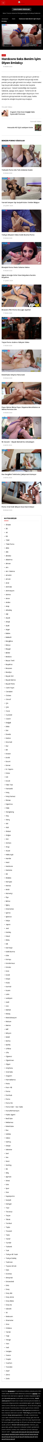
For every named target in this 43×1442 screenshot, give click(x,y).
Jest (7, 928)
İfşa (7, 897)
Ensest (8, 754)
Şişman (8, 1177)
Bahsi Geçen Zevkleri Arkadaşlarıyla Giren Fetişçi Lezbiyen (21, 13)
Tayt (7, 1208)
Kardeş (8, 932)
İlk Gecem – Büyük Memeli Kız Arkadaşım (18, 442)
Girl (7, 823)
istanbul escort (29, 1437)
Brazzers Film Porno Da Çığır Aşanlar (16, 310)
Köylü (8, 983)
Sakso (8, 1138)
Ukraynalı (9, 1278)
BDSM (8, 653)
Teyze (8, 1215)
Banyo (8, 645)
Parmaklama (11, 1080)
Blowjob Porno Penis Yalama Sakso (16, 267)
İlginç (8, 905)
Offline (8, 1049)
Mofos (8, 1041)
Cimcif (8, 699)
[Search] (40, 3)
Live (7, 1006)
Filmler (8, 800)
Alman (8, 563)
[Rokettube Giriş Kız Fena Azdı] (21, 361)
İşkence (9, 917)
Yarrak (8, 1332)
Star (7, 1192)
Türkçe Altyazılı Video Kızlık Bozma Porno (18, 235)
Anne (8, 598)
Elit (7, 750)
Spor (7, 1188)
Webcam (9, 1316)
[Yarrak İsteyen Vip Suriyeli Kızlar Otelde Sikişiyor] (21, 188)
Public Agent (10, 1115)
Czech (8, 719)
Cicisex (8, 695)
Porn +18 (9, 1087)
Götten (8, 843)
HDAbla (8, 878)
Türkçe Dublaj (11, 1258)
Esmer (8, 765)
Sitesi (8, 1181)
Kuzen (8, 990)
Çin (7, 703)
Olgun (8, 1064)
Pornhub (9, 1095)
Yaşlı (7, 1336)
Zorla (7, 1378)
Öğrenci (9, 1056)
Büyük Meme (11, 680)
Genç (8, 820)
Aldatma (9, 560)
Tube (8, 1235)
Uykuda (8, 1309)
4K (7, 532)
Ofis (7, 1052)
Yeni (7, 1344)
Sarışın (8, 1146)
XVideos (9, 1328)
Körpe (8, 979)
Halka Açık (9, 855)
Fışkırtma (9, 804)
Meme (8, 1025)
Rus (7, 1130)
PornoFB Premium (12, 1111)
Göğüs (8, 835)
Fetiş (7, 792)
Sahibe (8, 1134)
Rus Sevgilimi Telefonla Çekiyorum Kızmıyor (19, 474)
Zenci (8, 1375)
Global (8, 831)
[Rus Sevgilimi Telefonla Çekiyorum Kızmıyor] (21, 460)
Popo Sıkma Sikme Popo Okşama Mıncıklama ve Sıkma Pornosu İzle (21, 408)
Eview (8, 773)
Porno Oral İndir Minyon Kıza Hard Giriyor (18, 507)
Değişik (8, 723)
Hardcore (9, 866)
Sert (7, 1153)
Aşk (7, 614)
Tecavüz (9, 1212)
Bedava (8, 657)
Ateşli (8, 622)
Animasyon (10, 591)
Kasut (8, 936)
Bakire (8, 633)
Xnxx (7, 1324)
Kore (7, 971)
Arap (7, 606)
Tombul (9, 1223)
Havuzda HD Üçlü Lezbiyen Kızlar (20, 127)
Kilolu (8, 940)
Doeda (8, 734)
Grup (7, 847)
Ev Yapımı (9, 769)
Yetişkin (9, 1351)
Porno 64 (9, 1103)
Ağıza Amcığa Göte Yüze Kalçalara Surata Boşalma (19, 276)
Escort (8, 761)
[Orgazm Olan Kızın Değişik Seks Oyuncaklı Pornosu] (5, 113)
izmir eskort (5, 1434)
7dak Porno (10, 544)
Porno (8, 1099)
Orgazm (9, 1076)
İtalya (8, 920)
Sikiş (7, 1173)
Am (7, 567)
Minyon (8, 1033)
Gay (7, 816)
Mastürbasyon (11, 1018)
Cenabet (9, 692)
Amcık (8, 579)
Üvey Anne (10, 1297)
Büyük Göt (10, 676)
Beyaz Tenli (10, 660)
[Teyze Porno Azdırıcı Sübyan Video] (21, 328)
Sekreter (9, 1149)
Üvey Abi (9, 1293)
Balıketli (8, 637)
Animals (9, 587)
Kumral (8, 986)
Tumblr (8, 1243)
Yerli (7, 1347)
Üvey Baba (10, 1301)
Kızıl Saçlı (9, 948)
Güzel (8, 851)
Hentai (8, 886)
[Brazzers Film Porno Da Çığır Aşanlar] (21, 296)
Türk (7, 1250)
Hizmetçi (9, 893)
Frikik (7, 808)
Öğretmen (10, 1060)
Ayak (7, 626)
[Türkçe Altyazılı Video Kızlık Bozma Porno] (21, 221)
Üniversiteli (10, 1281)
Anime (8, 594)
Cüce (8, 711)
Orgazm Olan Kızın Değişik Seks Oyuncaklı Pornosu (22, 113)
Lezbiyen (9, 998)
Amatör (9, 575)
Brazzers (9, 668)
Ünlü (7, 1285)
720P (7, 540)
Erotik (8, 757)
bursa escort (34, 1434)
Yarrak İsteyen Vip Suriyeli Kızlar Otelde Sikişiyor (21, 202)
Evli (7, 777)
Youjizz (8, 1359)
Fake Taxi (9, 785)
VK (7, 1312)
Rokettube (10, 1126)
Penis (8, 1083)
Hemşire (9, 882)
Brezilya (8, 672)
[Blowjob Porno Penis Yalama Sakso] (21, 253)
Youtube (9, 1367)
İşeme (8, 913)
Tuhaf (8, 1239)
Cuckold (9, 715)
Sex (7, 1157)
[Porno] (21, 2)
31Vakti (8, 525)
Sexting (8, 1165)
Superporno (10, 1196)
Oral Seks (9, 1072)
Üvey (7, 1289)
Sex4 (7, 1161)
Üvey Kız (9, 1305)
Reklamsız (9, 1122)
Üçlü (7, 1270)
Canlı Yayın (10, 688)
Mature (8, 1021)
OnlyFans (9, 1068)
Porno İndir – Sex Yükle (14, 1107)
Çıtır (7, 707)
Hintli (7, 889)
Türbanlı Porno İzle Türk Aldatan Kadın (17, 170)
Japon (8, 924)
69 (7, 536)
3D (7, 528)
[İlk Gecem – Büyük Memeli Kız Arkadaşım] (21, 428)
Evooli (8, 781)
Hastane (9, 870)
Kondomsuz (10, 963)
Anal (7, 583)
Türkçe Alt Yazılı (12, 1254)
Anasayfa (5, 19)
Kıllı (7, 944)
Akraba (8, 556)
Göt (7, 839)
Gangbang (10, 812)
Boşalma (9, 664)
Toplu (8, 1227)
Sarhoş (8, 1142)
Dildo (7, 726)
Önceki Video (7, 107)
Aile (7, 552)
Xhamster (9, 1320)
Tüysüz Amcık (11, 1266)
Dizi (7, 730)
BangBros (9, 641)
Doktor (8, 738)
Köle (7, 955)
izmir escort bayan (33, 1432)
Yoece (8, 1355)
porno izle (15, 1432)
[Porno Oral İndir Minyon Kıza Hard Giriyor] (21, 493)
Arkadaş (9, 610)
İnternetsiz (10, 909)
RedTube (9, 1118)
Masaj (8, 1014)
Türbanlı (9, 1247)
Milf (7, 1029)
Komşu (8, 959)
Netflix (8, 1045)
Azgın (8, 629)
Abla (7, 548)
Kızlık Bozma (10, 952)
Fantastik (9, 789)
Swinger (9, 1204)
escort (4, 1437)
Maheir (8, 1010)
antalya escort (24, 1434)
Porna (8, 1091)
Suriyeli (8, 1200)
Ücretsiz (9, 1274)
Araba (8, 602)
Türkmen (9, 1262)
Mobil (8, 1037)
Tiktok (8, 1219)
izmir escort (22, 1432)
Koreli (8, 975)
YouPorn (9, 1363)
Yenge (8, 1340)
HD (7, 874)
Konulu (8, 967)
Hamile (8, 858)
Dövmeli (9, 742)
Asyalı (8, 618)
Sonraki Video (35, 121)
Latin (7, 994)
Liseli (7, 1002)
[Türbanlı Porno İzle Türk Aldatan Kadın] (21, 156)
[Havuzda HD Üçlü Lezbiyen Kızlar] (38, 127)
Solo (7, 1184)
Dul (7, 746)
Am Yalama (10, 571)
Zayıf (7, 1371)
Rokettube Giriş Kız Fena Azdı (13, 375)
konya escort (10, 1439)
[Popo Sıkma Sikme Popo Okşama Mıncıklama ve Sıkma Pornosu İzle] (21, 393)
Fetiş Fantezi (10, 796)
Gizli (7, 827)
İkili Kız (8, 901)
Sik (7, 1169)
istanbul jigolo (14, 1434)
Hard (13, 19)
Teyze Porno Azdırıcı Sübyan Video (15, 342)
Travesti (9, 1231)
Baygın (8, 649)
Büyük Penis (10, 684)
